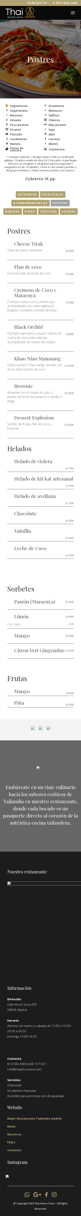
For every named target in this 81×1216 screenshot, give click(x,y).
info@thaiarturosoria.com (24, 1069)
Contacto (14, 1150)
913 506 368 (66, 3)
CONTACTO (37, 3)
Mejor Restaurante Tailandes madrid (34, 1118)
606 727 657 (37, 1064)
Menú (11, 1126)
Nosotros (14, 1134)
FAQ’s (11, 1142)
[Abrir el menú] (72, 13)
